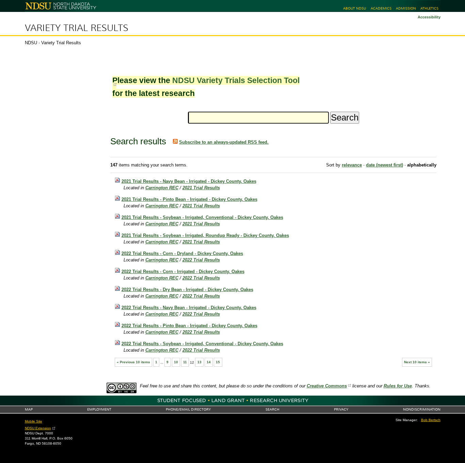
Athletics (429, 8)
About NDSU (354, 8)
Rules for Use (398, 385)
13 (199, 362)
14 (209, 362)
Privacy (341, 409)
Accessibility (429, 17)
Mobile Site (33, 421)
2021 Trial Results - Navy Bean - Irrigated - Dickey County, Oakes (189, 181)
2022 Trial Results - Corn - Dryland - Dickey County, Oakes (182, 253)
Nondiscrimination (421, 409)
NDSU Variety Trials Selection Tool (236, 80)
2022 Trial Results (201, 259)
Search (272, 409)
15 (218, 362)
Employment (99, 409)
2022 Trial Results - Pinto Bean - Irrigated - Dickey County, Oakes (189, 325)
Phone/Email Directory (188, 409)
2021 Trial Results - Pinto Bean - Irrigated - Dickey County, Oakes (189, 199)
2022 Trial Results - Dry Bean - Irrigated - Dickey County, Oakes (187, 289)
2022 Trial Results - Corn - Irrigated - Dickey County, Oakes (183, 271)
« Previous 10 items (133, 362)
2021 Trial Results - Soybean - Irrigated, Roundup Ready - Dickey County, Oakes (205, 235)
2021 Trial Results (201, 187)
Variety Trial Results (76, 27)
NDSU (31, 42)
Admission (406, 8)
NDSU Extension (38, 428)
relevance (352, 164)
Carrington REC (161, 187)
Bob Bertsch (430, 420)
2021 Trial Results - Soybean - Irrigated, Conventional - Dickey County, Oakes (202, 217)
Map (29, 409)
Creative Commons (327, 385)
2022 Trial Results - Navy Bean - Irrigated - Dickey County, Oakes (189, 307)
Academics (381, 8)
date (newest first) (384, 164)
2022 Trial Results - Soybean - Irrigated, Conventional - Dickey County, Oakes (202, 343)
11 (185, 362)
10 (176, 362)
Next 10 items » (417, 362)
